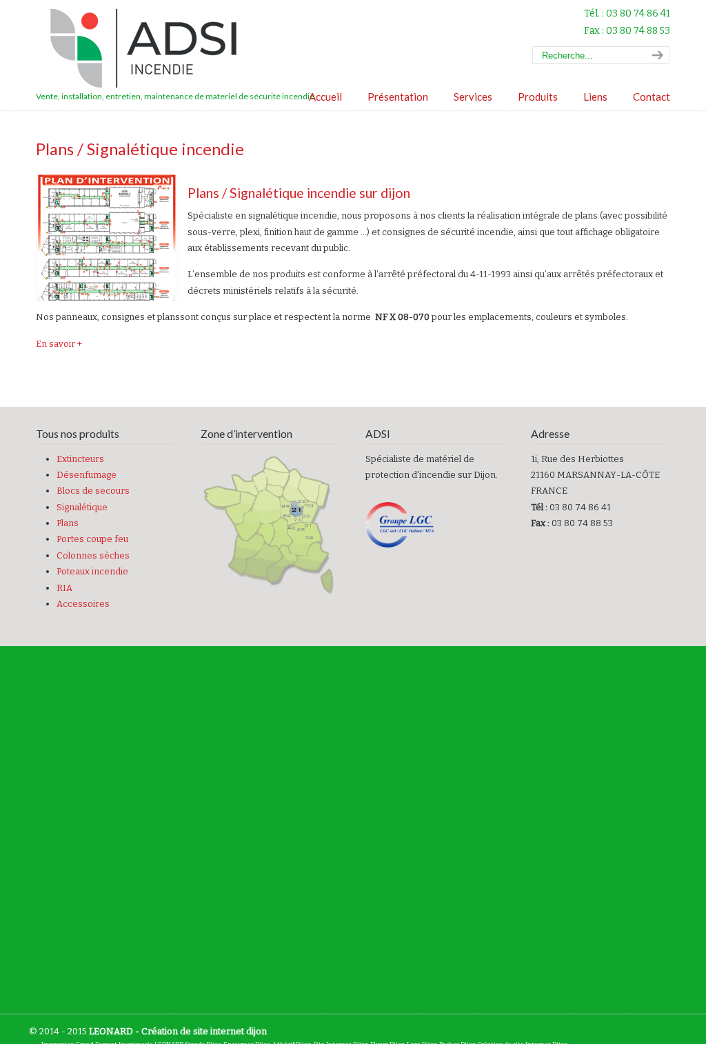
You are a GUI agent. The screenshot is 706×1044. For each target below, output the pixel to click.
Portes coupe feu (92, 539)
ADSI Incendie (149, 48)
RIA (64, 588)
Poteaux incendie (92, 571)
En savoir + (59, 344)
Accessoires (83, 604)
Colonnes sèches (93, 555)
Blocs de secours (93, 490)
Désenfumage (87, 475)
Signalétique (82, 507)
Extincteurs (80, 459)
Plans (68, 523)
